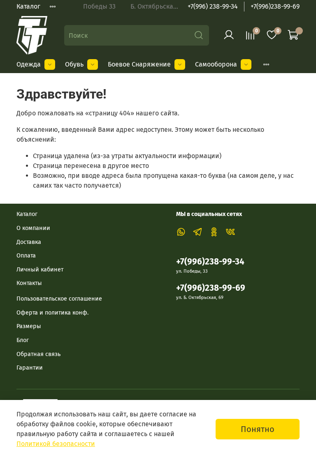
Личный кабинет (39, 269)
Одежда (28, 64)
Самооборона (216, 64)
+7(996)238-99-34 (210, 262)
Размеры (28, 326)
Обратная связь (38, 354)
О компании (33, 228)
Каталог (28, 6)
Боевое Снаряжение (139, 64)
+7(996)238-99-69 (275, 6)
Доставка (28, 242)
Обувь (74, 64)
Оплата (26, 255)
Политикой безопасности (55, 444)
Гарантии (29, 367)
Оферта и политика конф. (52, 312)
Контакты (29, 283)
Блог (22, 340)
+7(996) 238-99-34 (213, 6)
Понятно (257, 429)
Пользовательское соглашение (59, 298)
